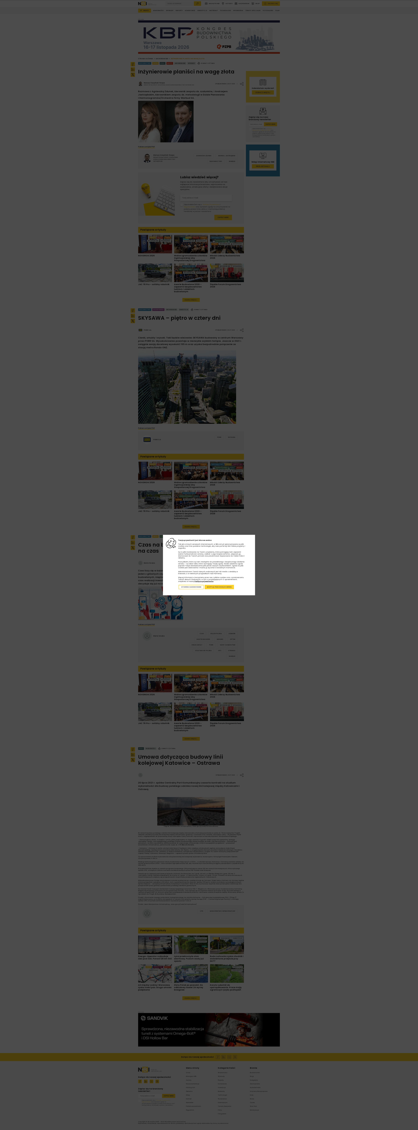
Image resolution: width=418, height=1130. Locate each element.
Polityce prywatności (204, 581)
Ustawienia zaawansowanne (191, 587)
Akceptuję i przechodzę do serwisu (219, 587)
